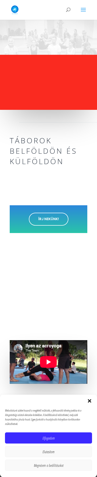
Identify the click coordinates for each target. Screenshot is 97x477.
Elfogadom (49, 438)
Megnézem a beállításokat (48, 465)
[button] (89, 400)
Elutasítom (48, 451)
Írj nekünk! (48, 218)
